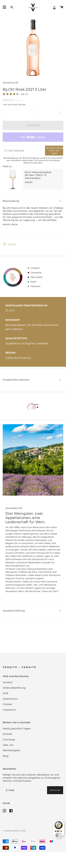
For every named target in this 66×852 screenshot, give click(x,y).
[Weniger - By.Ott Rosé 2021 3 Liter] (15, 113)
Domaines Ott (10, 82)
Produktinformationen (16, 379)
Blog (5, 755)
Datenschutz (10, 698)
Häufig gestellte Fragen (17, 728)
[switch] (59, 835)
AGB (5, 693)
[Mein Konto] (54, 7)
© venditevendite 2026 (14, 831)
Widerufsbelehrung (14, 687)
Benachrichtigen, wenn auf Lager (54, 150)
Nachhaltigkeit (11, 750)
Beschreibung (11, 200)
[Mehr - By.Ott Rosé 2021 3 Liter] (51, 113)
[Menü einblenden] (4, 7)
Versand (7, 682)
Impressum (9, 709)
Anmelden (55, 790)
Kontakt (7, 733)
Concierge (9, 739)
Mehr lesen (10, 225)
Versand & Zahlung (14, 610)
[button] (11, 7)
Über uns (8, 744)
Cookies (7, 704)
